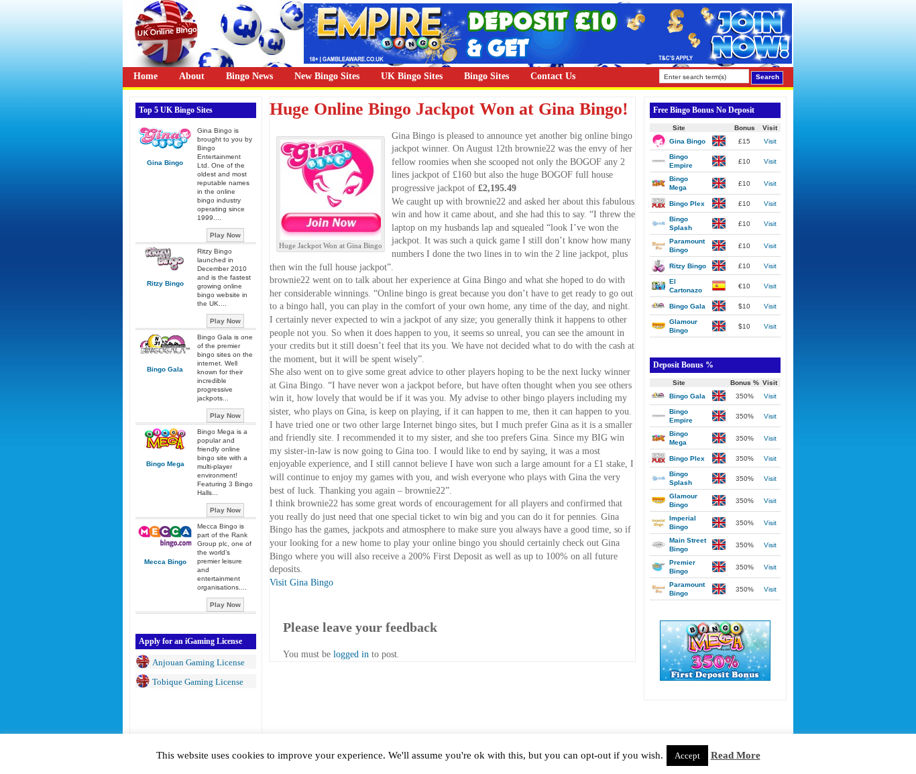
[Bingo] (715, 678)
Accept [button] (687, 756)
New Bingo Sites (326, 76)
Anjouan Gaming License (198, 662)
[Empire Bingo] (548, 61)
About (192, 76)
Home (145, 76)
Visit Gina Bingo (301, 582)
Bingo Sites (486, 76)
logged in (351, 654)
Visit (770, 141)
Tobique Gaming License (197, 682)
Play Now (225, 235)
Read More (735, 755)
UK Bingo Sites (412, 76)
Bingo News (249, 76)
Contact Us (552, 76)
